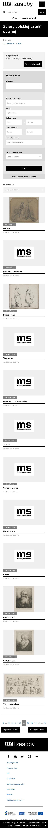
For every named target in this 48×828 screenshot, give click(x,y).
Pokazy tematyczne (14, 152)
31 (32, 723)
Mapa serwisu (12, 768)
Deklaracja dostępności (15, 784)
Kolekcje (9, 81)
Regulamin (11, 789)
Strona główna (8, 43)
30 (28, 723)
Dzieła (18, 43)
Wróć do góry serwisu (15, 800)
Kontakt (10, 795)
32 (36, 723)
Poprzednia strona (10, 730)
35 (45, 723)
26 (13, 723)
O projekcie (11, 779)
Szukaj (42, 12)
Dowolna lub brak (13, 157)
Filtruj (24, 168)
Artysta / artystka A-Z (12, 190)
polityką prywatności (31, 825)
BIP (8, 773)
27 (16, 723)
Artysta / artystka (13, 98)
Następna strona (37, 730)
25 (9, 723)
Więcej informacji (32, 64)
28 (20, 723)
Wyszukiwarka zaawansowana (23, 18)
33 (39, 723)
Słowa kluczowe (12, 138)
